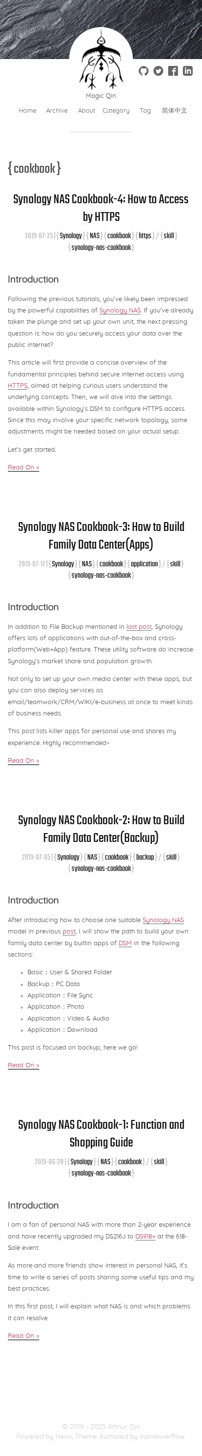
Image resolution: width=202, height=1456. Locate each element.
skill (169, 235)
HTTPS (17, 386)
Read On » (23, 468)
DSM (125, 943)
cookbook (119, 235)
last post (139, 627)
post (69, 932)
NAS (95, 235)
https (145, 235)
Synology (71, 235)
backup (145, 857)
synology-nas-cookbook (101, 247)
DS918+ (145, 1237)
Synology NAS (120, 311)
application (144, 563)
